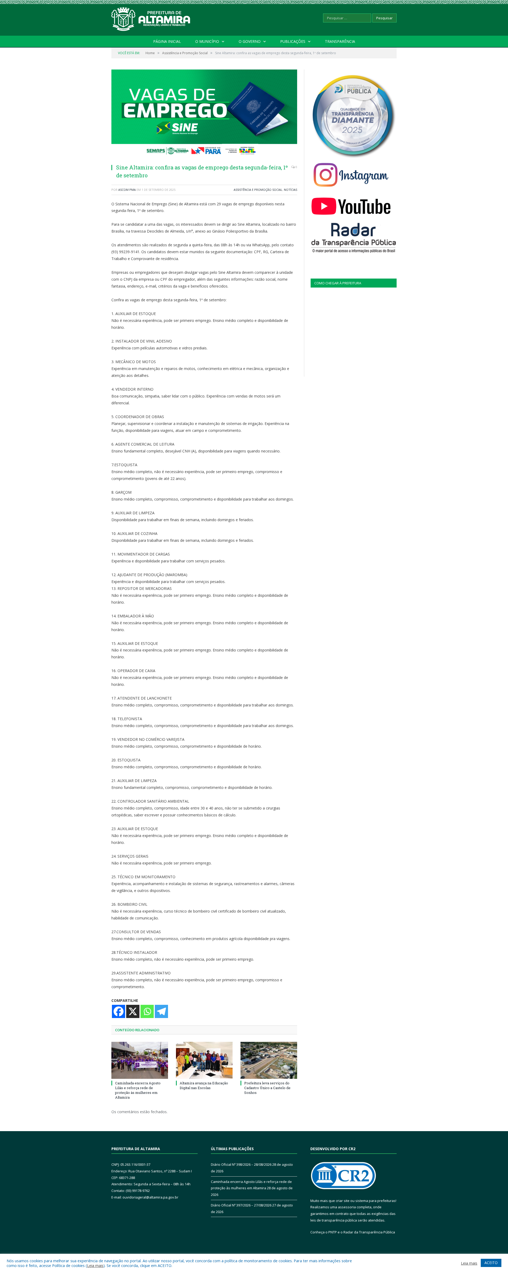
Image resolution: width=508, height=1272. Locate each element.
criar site (343, 1200)
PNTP (332, 1232)
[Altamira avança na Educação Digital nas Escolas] (204, 1060)
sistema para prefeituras (375, 1200)
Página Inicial (167, 41)
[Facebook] (118, 1011)
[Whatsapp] (147, 1011)
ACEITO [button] (491, 1262)
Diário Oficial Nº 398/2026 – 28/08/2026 (241, 1164)
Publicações (292, 41)
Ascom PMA (127, 190)
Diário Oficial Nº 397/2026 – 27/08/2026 (241, 1205)
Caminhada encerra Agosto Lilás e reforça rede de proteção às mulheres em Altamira (138, 1090)
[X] (132, 1011)
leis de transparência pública (333, 1220)
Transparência (340, 41)
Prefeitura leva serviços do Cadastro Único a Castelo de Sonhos (267, 1088)
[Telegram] (161, 1011)
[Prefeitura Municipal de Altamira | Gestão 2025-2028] (151, 18)
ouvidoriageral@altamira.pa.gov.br (150, 1197)
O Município (207, 41)
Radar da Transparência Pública (369, 1232)
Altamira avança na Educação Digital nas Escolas (204, 1085)
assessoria (347, 1207)
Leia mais (95, 1265)
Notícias (290, 190)
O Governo (250, 41)
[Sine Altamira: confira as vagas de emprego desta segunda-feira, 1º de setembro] (204, 115)
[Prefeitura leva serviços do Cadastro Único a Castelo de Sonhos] (269, 1060)
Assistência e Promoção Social (258, 190)
